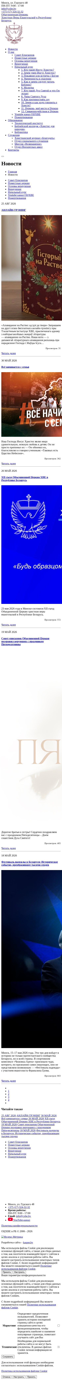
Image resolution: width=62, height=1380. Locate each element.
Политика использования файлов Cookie (24, 1371)
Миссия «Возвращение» (28, 144)
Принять (7, 1272)
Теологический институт (29, 123)
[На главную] (17, 1198)
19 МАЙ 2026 (9, 1124)
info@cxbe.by (8, 8)
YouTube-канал (21, 1220)
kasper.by (28, 1242)
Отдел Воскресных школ (28, 147)
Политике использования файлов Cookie (26, 1267)
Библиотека (21, 132)
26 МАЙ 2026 (36, 1118)
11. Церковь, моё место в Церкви (39, 108)
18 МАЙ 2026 (28, 1130)
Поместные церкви (25, 58)
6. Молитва (27, 87)
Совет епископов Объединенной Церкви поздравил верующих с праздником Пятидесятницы (25, 641)
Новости (13, 49)
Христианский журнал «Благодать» (35, 138)
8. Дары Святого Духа (33, 96)
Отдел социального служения (31, 141)
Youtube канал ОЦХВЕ (28, 114)
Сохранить (8, 1356)
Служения (14, 135)
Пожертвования (24, 117)
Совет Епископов (24, 55)
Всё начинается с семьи (15, 367)
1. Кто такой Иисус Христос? (37, 69)
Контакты (13, 149)
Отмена (6, 1377)
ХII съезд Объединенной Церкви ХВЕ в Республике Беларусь (24, 479)
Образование (15, 120)
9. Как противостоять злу (35, 99)
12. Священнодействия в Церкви (39, 111)
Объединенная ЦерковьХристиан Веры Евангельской (18, 16)
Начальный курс (24, 66)
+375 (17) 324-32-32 (12, 11)
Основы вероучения (26, 60)
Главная (12, 171)
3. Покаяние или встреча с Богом (40, 75)
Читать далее (8, 353)
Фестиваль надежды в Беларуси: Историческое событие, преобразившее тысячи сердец (29, 863)
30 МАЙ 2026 (49, 1115)
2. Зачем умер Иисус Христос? (38, 72)
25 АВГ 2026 (8, 1115)
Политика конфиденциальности (19, 1225)
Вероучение (21, 63)
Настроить (19, 1272)
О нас (11, 52)
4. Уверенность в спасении (36, 78)
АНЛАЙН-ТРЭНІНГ (13, 210)
